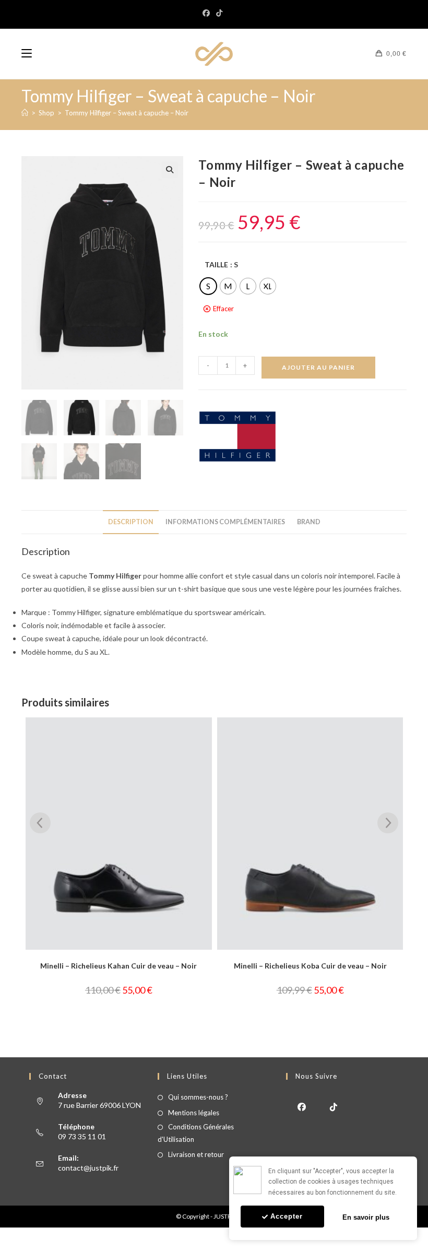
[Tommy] (237, 436)
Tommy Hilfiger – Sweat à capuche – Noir (126, 113)
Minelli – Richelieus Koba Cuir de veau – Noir (118, 965)
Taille (216, 264)
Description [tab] (130, 522)
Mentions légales (193, 1112)
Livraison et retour (196, 1154)
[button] (169, 169)
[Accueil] (24, 113)
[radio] (208, 286)
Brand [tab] (308, 522)
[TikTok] (219, 13)
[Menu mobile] (26, 53)
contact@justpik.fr (88, 1167)
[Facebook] (208, 13)
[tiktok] (333, 1106)
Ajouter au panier (318, 367)
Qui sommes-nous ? (198, 1097)
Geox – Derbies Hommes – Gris (310, 965)
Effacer (223, 308)
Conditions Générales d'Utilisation (196, 1133)
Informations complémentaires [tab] (225, 522)
